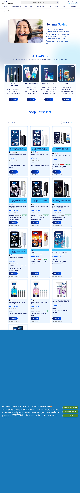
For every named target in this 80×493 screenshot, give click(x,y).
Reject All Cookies (70, 411)
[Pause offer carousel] (57, 2)
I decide (70, 415)
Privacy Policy (16, 414)
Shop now (13, 99)
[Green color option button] (16, 152)
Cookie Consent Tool (31, 415)
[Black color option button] (9, 152)
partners (26, 409)
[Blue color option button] (33, 152)
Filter (12, 122)
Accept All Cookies (70, 407)
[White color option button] (11, 152)
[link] (76, 2)
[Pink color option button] (14, 152)
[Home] (4, 11)
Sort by (65, 122)
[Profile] (72, 2)
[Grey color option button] (35, 152)
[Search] (68, 2)
